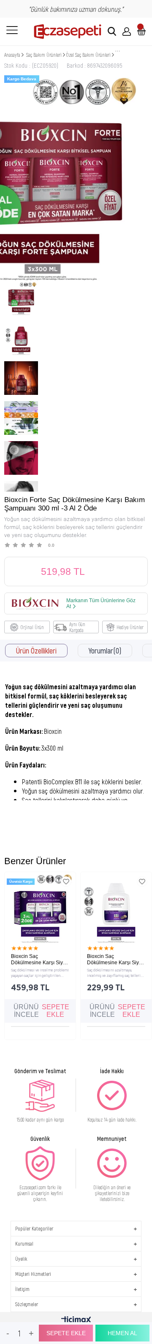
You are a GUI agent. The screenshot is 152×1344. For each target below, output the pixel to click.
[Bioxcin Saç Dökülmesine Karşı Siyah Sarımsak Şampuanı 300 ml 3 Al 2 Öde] (40, 907)
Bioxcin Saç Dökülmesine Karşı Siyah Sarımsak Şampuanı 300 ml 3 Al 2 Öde (40, 959)
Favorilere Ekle (66, 881)
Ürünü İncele (26, 1010)
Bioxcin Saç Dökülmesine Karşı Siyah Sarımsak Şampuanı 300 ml (116, 959)
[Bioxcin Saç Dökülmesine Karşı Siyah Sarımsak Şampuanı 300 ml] (116, 907)
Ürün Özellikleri (36, 650)
